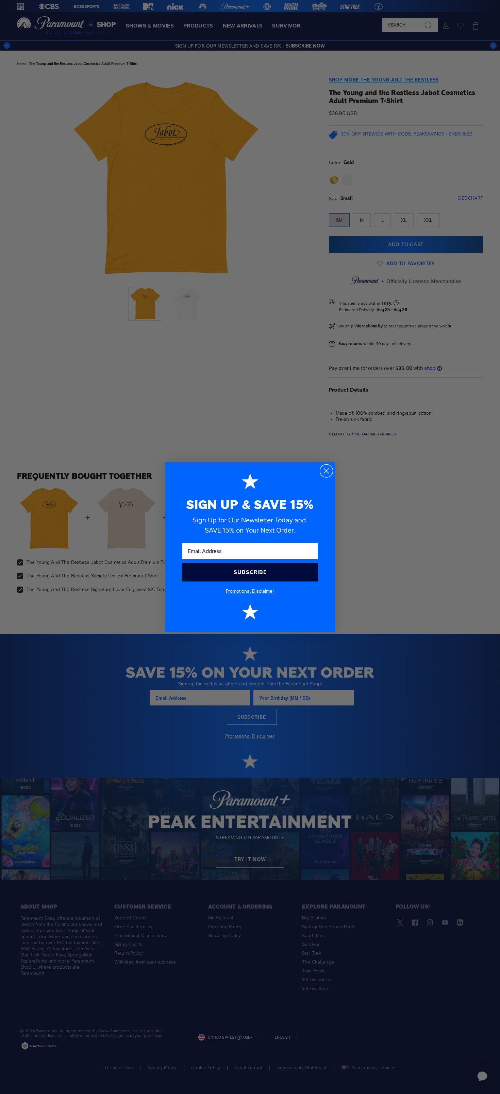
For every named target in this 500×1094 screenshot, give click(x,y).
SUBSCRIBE (250, 572)
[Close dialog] (326, 471)
